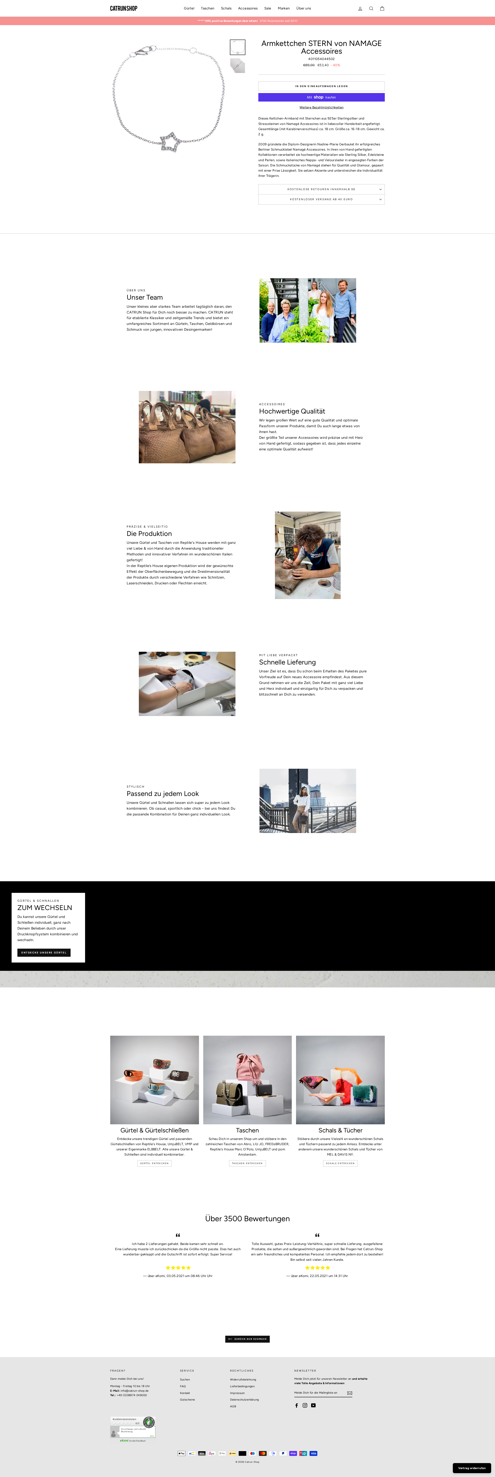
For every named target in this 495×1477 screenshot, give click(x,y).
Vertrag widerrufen (472, 1468)
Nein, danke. (247, 809)
